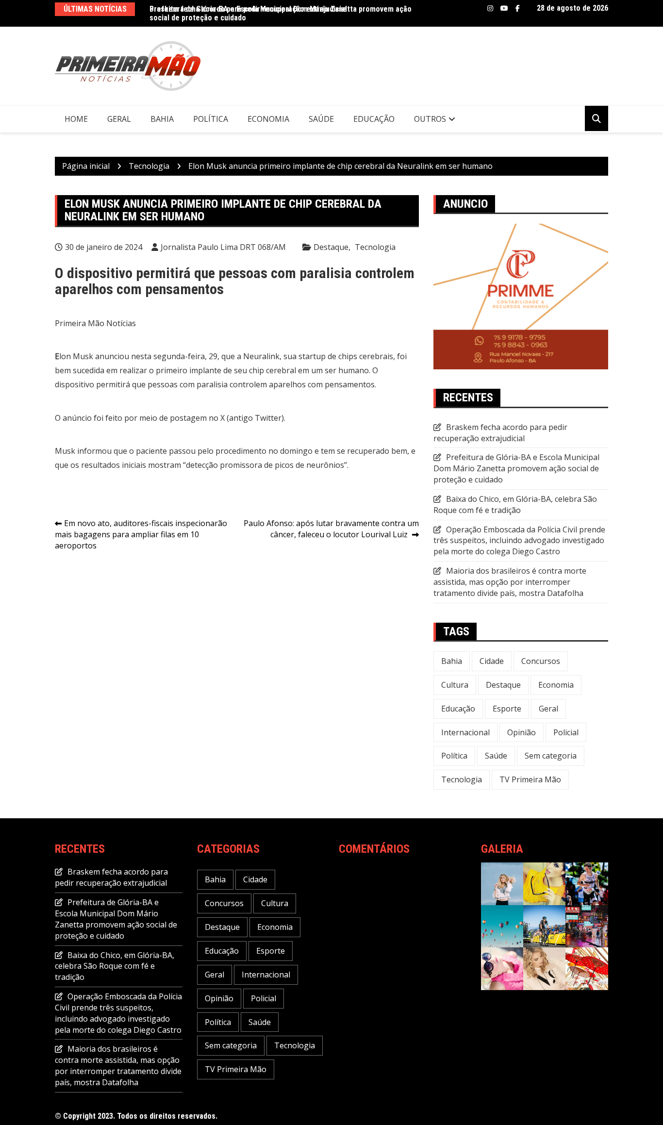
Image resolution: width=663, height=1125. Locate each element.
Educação (374, 119)
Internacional (465, 732)
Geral (119, 119)
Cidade (492, 661)
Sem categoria (551, 755)
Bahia (162, 119)
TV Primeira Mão (530, 779)
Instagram (490, 8)
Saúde (321, 119)
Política (210, 119)
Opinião (521, 732)
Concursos (540, 661)
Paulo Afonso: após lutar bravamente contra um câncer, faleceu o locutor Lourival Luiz (331, 529)
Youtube (504, 8)
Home (76, 119)
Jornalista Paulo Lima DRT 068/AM (223, 247)
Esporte (507, 708)
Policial (566, 732)
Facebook (517, 8)
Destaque (331, 247)
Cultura (454, 684)
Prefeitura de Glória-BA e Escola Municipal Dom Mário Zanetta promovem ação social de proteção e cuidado (516, 468)
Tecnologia (375, 247)
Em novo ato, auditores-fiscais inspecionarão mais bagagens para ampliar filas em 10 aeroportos (141, 534)
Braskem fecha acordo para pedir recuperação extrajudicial (248, 9)
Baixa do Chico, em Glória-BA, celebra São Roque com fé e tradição (515, 504)
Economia (268, 119)
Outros (430, 119)
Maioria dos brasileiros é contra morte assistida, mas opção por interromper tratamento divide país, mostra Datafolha (509, 581)
